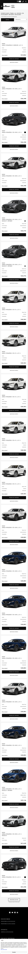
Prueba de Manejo (14, 58)
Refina (7, 19)
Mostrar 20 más (14, 899)
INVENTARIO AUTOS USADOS (8, 923)
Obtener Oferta (14, 62)
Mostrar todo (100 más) (14, 902)
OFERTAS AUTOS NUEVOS (7, 932)
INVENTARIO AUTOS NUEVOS (8, 921)
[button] (26, 1)
